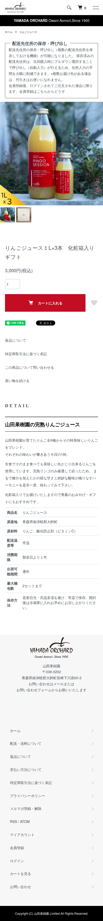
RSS (13, 821)
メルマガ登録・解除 (26, 808)
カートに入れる (50, 302)
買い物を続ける (17, 380)
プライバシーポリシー (27, 795)
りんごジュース (28, 32)
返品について (15, 340)
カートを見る (20, 873)
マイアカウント (22, 834)
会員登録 (17, 847)
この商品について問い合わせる (29, 367)
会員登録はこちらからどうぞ (42, 91)
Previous (5, 153)
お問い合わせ (20, 886)
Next (97, 153)
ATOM (25, 821)
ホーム (8, 32)
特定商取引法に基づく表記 (26, 353)
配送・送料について (26, 743)
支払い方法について (26, 769)
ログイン (17, 860)
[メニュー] (95, 7)
